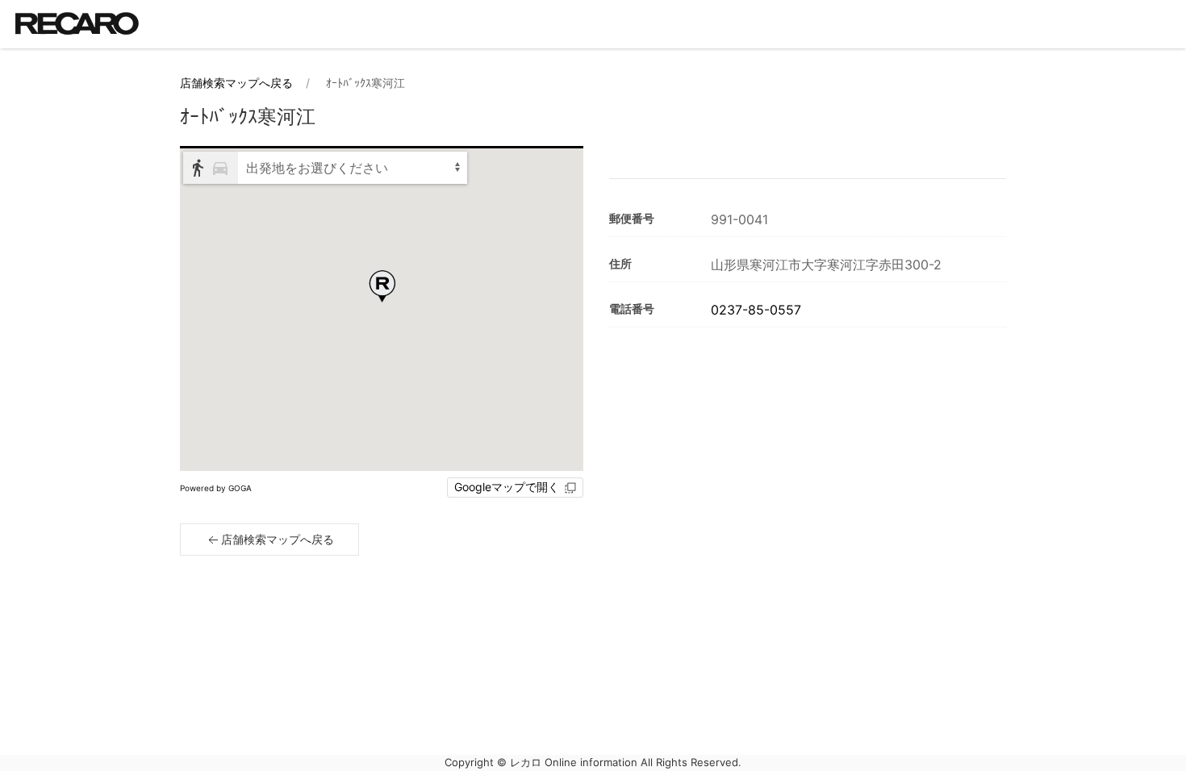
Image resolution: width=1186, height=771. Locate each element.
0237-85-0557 (756, 310)
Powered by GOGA (216, 488)
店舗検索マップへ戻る (236, 83)
